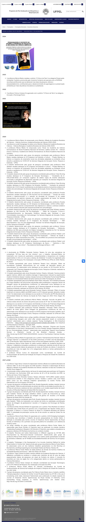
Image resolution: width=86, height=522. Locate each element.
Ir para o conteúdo (7, 4)
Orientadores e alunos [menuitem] (60, 19)
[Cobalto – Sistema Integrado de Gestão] (48, 493)
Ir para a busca (29, 4)
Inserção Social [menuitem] (26, 22)
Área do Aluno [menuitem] (49, 19)
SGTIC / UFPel (29, 519)
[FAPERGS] (77, 493)
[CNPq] (57, 493)
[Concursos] (38, 493)
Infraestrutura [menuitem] (23, 19)
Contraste (68, 4)
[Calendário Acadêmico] (29, 493)
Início (4, 27)
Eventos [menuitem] (35, 22)
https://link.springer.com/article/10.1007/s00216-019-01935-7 (35, 323)
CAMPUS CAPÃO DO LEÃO (12, 505)
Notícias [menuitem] (61, 22)
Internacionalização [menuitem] (44, 22)
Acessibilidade (58, 4)
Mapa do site (78, 4)
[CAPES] (67, 493)
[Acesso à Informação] (10, 493)
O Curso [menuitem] (15, 19)
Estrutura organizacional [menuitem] (36, 19)
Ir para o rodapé (40, 4)
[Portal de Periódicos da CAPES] (19, 493)
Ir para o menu (18, 4)
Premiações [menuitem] (54, 22)
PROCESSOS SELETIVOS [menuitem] (73, 19)
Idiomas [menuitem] (9, 19)
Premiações (10, 27)
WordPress (12, 519)
